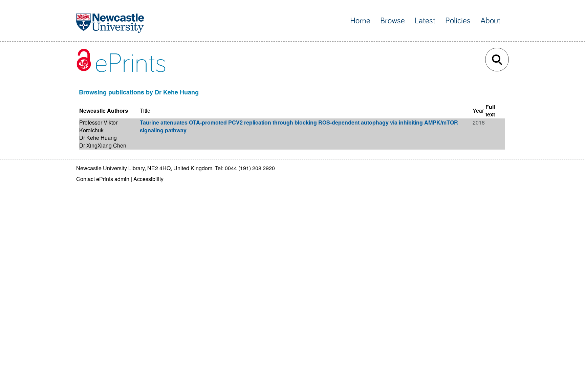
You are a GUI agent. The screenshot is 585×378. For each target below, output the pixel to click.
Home (360, 21)
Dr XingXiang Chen (102, 145)
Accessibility (148, 179)
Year (478, 110)
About (490, 21)
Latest (425, 21)
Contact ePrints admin (102, 179)
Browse (392, 21)
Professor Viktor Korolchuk (98, 126)
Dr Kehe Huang (98, 137)
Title (145, 110)
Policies (458, 21)
